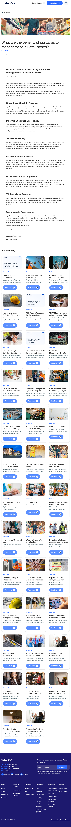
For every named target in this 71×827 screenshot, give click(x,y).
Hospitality (39, 798)
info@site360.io (10, 771)
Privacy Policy (55, 820)
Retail (37, 788)
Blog (26, 791)
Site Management (52, 796)
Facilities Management (39, 802)
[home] (9, 3)
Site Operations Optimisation (52, 800)
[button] (65, 3)
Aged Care (39, 791)
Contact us (4, 794)
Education (39, 806)
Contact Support (29, 794)
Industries (4, 798)
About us (3, 791)
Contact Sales (63, 788)
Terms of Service (65, 820)
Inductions (51, 793)
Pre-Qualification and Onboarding (52, 789)
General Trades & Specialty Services (41, 811)
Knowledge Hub (29, 788)
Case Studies (17, 790)
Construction (40, 794)
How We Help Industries (16, 794)
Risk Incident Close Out (51, 805)
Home (3, 788)
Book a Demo (63, 791)
